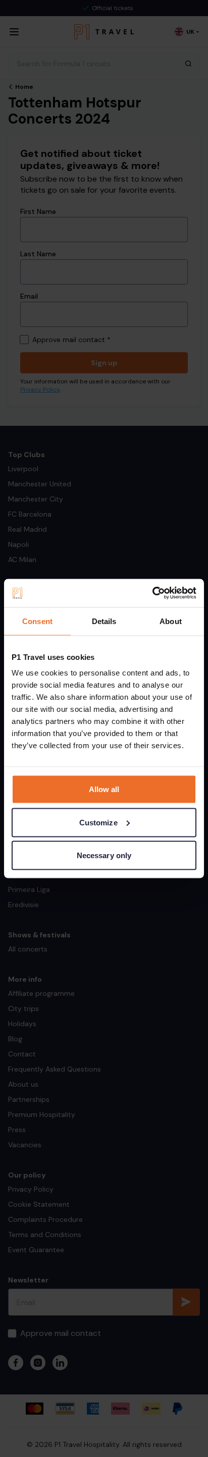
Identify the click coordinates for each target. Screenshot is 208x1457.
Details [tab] (104, 621)
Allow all (104, 789)
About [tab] (171, 621)
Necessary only (104, 855)
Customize (98, 822)
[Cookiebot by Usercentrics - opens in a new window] (152, 593)
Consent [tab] (37, 621)
